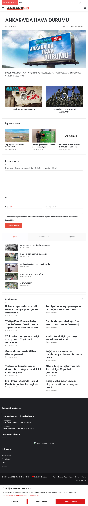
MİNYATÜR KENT (26, 283)
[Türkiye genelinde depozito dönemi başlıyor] (44, 136)
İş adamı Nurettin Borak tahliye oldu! (35, 264)
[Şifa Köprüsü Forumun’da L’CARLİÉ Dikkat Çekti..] (71, 136)
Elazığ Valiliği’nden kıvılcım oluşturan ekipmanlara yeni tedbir (62, 384)
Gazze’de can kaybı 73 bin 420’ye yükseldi (20, 352)
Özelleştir (14, 501)
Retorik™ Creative (40, 477)
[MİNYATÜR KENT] (11, 285)
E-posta (8, 207)
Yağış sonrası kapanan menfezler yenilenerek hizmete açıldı (64, 354)
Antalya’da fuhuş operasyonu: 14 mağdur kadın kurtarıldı (39, 2)
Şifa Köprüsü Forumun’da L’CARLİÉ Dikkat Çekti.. (69, 146)
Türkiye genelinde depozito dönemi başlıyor (43, 146)
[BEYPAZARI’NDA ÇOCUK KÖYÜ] (11, 276)
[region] (44, 495)
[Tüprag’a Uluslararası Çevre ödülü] (17, 135)
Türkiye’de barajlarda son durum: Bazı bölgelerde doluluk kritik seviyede (23, 369)
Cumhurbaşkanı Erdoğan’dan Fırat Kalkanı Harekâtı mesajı (63, 323)
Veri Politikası (6, 455)
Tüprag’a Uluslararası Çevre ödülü (14, 145)
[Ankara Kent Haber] (18, 8)
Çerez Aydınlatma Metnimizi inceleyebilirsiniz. (23, 495)
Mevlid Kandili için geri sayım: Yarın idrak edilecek (63, 337)
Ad (6, 197)
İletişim (4, 466)
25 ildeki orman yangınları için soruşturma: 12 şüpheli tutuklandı (22, 339)
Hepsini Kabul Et (71, 501)
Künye (4, 463)
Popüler (15, 237)
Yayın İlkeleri (6, 459)
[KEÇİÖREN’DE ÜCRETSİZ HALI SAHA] (11, 257)
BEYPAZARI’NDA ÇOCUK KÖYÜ (31, 274)
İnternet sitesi (51, 207)
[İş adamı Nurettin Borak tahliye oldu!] (11, 267)
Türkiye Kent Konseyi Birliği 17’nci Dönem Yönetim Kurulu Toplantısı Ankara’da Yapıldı (22, 324)
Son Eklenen (43, 237)
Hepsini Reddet (41, 501)
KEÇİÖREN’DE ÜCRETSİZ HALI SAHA (33, 254)
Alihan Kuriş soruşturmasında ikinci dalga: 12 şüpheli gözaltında (63, 369)
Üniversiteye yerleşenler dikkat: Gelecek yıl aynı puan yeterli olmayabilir (23, 309)
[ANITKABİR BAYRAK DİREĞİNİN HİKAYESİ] (11, 247)
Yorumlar (72, 237)
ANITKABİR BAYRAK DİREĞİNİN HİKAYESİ (35, 245)
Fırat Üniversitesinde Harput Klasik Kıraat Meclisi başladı (21, 382)
